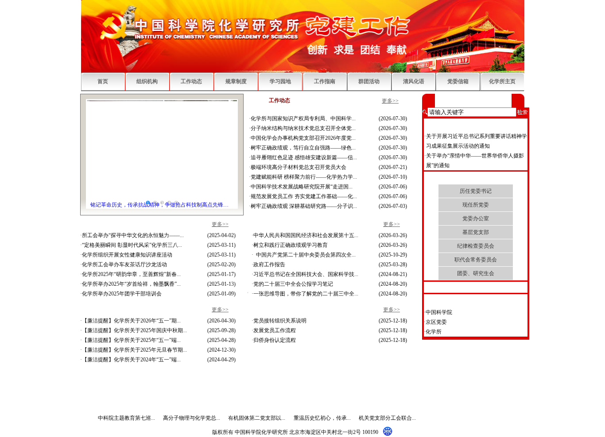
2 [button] (155, 202)
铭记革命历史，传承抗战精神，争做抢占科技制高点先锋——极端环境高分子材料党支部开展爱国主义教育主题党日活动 (161, 205)
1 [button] (148, 202)
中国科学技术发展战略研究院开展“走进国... (302, 187)
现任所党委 (475, 205)
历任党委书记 (476, 191)
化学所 (434, 374)
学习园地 (280, 81)
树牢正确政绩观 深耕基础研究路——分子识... (304, 206)
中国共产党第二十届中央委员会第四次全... (304, 255)
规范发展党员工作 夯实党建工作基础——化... (304, 196)
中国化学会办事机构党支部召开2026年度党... (303, 138)
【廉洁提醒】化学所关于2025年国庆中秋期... (134, 330)
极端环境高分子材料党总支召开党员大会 (298, 167)
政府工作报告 (269, 264)
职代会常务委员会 (475, 260)
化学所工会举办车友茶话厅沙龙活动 (124, 264)
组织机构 (147, 81)
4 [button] (169, 202)
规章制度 (236, 81)
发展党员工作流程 (274, 330)
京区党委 (436, 364)
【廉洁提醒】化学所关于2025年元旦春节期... (134, 350)
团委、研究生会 (475, 273)
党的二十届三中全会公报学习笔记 (293, 284)
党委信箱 (458, 81)
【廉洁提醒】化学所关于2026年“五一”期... (131, 321)
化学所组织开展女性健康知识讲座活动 (127, 255)
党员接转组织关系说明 (279, 321)
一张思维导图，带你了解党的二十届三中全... (305, 294)
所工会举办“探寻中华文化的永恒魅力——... (133, 235)
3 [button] (162, 202)
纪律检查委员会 (475, 246)
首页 (102, 81)
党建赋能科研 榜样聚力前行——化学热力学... (304, 177)
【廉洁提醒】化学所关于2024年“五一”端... (131, 359)
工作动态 (191, 81)
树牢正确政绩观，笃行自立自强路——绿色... (303, 148)
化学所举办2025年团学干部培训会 (122, 294)
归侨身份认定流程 (274, 340)
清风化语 (413, 81)
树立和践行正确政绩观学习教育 (290, 245)
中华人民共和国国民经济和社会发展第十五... (305, 235)
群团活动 (369, 81)
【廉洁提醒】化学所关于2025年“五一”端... (131, 340)
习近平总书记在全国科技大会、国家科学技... (305, 274)
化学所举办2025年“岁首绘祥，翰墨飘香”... (131, 284)
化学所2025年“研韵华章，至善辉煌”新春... (131, 274)
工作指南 (324, 81)
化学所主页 (502, 81)
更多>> (390, 101)
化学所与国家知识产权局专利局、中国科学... (303, 118)
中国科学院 (439, 355)
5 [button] (176, 202)
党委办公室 (475, 218)
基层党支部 (475, 232)
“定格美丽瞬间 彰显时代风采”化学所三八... (132, 245)
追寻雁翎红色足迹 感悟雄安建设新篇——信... (304, 157)
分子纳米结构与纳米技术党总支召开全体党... (303, 128)
